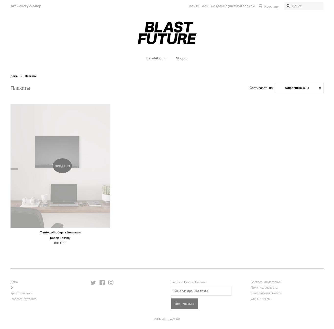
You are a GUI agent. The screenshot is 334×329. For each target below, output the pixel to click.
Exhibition (155, 58)
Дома (14, 76)
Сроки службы (260, 299)
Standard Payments (23, 299)
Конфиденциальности (266, 293)
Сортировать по (261, 88)
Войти (194, 6)
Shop (180, 58)
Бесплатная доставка (266, 282)
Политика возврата (264, 287)
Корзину (271, 6)
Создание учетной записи (233, 6)
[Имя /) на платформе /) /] (93, 283)
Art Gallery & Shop (26, 6)
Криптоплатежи (22, 293)
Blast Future (165, 319)
